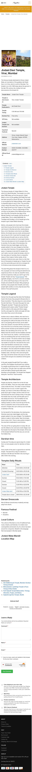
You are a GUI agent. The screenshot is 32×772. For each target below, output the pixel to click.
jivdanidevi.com (16, 143)
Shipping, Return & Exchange (9, 741)
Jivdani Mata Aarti (7, 491)
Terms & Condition (6, 726)
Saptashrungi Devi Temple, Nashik (13, 595)
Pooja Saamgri (20, 277)
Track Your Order (6, 733)
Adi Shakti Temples (24, 607)
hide (10, 163)
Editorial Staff (14, 601)
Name (3, 642)
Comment (4, 626)
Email (3, 650)
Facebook (4, 748)
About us (3, 722)
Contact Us (4, 739)
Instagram (4, 750)
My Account (4, 735)
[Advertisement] (16, 33)
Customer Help (5, 737)
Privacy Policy (5, 724)
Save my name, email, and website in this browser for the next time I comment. (16, 658)
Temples (7, 14)
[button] (29, 3)
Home (2, 14)
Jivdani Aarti (5, 474)
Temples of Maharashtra (16, 608)
